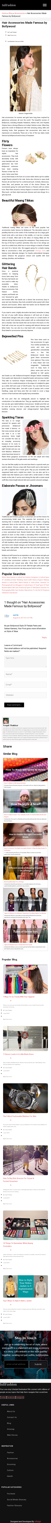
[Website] (25, 695)
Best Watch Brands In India (24, 582)
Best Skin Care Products (17, 587)
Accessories (19, 13)
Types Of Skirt (31, 587)
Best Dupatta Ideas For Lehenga (14, 882)
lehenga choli (40, 251)
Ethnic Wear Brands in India (11, 577)
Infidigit (38, 1521)
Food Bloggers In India (20, 585)
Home (4, 13)
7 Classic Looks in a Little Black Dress (18, 1054)
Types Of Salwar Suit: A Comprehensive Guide (18, 944)
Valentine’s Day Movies (9, 593)
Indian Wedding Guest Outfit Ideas (24, 580)
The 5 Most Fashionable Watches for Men (19, 1116)
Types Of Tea (33, 585)
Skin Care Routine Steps (20, 590)
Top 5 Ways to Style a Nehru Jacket (17, 1301)
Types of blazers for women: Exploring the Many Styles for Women (25, 913)
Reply (44, 637)
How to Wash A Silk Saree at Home (15, 783)
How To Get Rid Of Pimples (38, 590)
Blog (11, 13)
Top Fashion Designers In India (33, 577)
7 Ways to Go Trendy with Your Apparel (18, 997)
